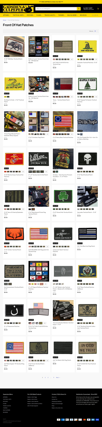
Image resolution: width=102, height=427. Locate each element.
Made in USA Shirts (32, 399)
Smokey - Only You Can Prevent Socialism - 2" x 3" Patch (62, 175)
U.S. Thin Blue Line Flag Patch (86, 246)
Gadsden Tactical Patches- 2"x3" (87, 62)
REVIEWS (83, 15)
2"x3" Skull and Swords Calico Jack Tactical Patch (86, 327)
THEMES (61, 15)
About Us (54, 397)
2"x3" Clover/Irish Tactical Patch (62, 212)
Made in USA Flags (32, 397)
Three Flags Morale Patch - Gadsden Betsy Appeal (12, 134)
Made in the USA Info (57, 408)
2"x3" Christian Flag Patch (36, 137)
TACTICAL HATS (18, 15)
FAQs (53, 405)
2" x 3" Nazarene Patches (11, 326)
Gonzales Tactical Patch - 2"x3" (86, 212)
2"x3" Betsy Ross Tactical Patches (63, 137)
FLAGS (39, 15)
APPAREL (6, 15)
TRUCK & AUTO (49, 15)
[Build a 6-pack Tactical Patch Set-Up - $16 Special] (39, 46)
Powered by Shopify (7, 422)
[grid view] (95, 31)
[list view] (97, 31)
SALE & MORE (72, 15)
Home (4, 20)
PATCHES (30, 15)
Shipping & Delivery (57, 401)
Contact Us (54, 399)
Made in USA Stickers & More (34, 403)
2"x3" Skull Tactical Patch (85, 175)
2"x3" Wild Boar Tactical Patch (13, 59)
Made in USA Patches (32, 401)
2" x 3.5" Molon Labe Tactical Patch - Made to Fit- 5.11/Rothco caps (62, 288)
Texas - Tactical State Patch (61, 100)
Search (4, 419)
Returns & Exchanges (57, 403)
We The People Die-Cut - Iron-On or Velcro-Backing (87, 138)
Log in (95, 15)
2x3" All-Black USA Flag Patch (62, 360)
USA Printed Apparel (32, 405)
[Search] (79, 8)
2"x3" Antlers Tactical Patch (12, 250)
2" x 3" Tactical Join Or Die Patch (38, 175)
